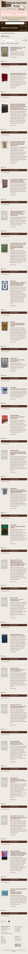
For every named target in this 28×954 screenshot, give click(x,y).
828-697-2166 (6, 932)
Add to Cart (13, 64)
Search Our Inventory (19, 926)
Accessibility (3, 943)
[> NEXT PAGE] (9, 921)
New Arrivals (17, 929)
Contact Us (3, 939)
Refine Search (23, 26)
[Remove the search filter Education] (17, 43)
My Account (17, 937)
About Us (2, 937)
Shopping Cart (17, 936)
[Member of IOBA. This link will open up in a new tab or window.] (18, 945)
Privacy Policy (3, 941)
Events (2, 936)
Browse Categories (18, 927)
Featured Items (18, 930)
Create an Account (18, 939)
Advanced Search (23, 30)
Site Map (21, 950)
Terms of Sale (3, 940)
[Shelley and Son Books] (14, 5)
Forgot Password (18, 940)
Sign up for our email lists (10, 28)
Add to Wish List (5, 66)
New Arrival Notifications (8, 33)
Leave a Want (17, 931)
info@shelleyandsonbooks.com (7, 933)
